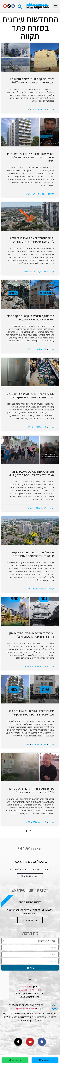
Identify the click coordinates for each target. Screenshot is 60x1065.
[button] (55, 6)
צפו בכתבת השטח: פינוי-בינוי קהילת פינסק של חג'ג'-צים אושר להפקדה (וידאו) (31, 634)
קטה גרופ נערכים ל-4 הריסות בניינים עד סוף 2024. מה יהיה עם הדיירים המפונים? (31, 790)
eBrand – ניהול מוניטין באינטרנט (22, 1008)
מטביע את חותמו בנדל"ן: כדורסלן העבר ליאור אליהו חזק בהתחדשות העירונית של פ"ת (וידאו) (30, 157)
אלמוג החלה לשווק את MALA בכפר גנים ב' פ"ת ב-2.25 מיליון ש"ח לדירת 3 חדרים (31, 239)
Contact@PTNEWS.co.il (28, 990)
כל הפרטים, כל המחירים (30, 920)
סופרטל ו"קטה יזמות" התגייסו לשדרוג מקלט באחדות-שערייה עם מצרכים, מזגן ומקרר (30, 395)
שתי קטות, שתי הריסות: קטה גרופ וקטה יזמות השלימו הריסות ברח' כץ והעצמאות (30, 317)
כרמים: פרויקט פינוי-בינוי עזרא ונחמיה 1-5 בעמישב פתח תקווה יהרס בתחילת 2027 (32, 80)
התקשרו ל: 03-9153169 (30, 876)
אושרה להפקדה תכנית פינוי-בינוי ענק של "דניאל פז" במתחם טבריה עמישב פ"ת (32, 554)
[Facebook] (13, 6)
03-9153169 (27, 986)
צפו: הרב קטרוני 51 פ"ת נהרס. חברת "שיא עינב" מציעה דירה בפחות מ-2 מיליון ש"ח (31, 712)
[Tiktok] (9, 6)
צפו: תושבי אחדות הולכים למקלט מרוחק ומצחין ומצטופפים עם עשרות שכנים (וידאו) (31, 473)
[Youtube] (5, 6)
